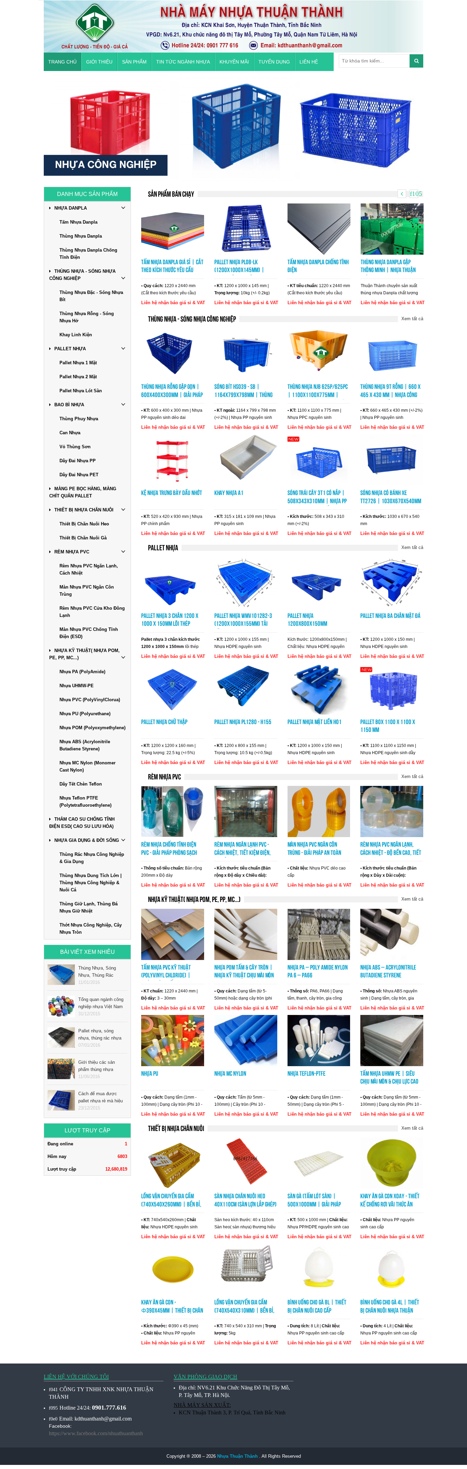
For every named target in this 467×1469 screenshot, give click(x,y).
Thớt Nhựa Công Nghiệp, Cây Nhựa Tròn (90, 928)
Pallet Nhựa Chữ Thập (164, 722)
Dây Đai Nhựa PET (78, 474)
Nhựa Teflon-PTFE (306, 1073)
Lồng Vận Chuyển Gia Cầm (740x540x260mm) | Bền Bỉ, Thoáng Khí (171, 1204)
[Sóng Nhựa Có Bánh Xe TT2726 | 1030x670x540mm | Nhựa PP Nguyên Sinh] (391, 459)
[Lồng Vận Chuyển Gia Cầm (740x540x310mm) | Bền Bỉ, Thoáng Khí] (245, 1269)
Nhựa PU (149, 1073)
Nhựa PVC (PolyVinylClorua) (89, 699)
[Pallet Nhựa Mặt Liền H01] (319, 688)
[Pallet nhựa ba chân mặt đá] (391, 582)
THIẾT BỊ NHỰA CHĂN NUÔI (84, 509)
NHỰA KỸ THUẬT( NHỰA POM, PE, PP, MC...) (84, 654)
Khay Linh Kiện (75, 334)
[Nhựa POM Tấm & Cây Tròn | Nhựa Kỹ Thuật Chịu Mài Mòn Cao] (245, 933)
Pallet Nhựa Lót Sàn (80, 390)
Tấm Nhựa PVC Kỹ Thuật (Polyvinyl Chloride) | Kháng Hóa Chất (166, 975)
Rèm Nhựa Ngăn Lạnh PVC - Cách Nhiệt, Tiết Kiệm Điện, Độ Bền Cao (242, 852)
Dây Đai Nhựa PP (77, 460)
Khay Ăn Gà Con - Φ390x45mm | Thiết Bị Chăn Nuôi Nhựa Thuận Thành (172, 1310)
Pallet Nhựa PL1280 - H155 (242, 722)
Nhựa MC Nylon (230, 1073)
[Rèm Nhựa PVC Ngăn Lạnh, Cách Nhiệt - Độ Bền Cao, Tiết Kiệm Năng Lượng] (391, 811)
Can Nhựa (69, 432)
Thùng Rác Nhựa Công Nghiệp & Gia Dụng (91, 858)
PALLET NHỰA (70, 348)
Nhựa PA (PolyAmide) (82, 671)
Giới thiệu (99, 62)
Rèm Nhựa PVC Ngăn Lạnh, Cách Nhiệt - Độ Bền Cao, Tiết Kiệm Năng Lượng (390, 852)
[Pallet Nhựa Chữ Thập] (172, 688)
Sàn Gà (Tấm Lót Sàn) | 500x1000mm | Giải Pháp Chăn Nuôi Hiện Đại (314, 1204)
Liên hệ (308, 62)
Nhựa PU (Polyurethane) (84, 713)
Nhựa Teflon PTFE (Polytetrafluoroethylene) (85, 801)
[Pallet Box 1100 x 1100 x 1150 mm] (391, 688)
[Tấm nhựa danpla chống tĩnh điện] (319, 228)
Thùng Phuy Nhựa (78, 418)
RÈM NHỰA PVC (71, 551)
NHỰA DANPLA (70, 208)
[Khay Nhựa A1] (245, 459)
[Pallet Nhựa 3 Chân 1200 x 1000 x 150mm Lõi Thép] (172, 582)
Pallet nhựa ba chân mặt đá (390, 615)
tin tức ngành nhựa (183, 62)
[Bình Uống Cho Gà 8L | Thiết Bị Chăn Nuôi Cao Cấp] (319, 1269)
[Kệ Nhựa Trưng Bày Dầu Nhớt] (172, 459)
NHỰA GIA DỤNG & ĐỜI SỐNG (86, 840)
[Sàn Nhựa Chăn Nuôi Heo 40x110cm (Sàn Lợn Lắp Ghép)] (245, 1163)
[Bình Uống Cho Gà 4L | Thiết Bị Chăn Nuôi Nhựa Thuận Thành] (391, 1269)
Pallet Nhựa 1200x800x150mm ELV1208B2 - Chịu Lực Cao (314, 623)
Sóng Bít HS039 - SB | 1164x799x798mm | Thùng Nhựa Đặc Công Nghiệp (243, 394)
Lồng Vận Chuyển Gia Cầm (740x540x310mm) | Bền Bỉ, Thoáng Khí (244, 1310)
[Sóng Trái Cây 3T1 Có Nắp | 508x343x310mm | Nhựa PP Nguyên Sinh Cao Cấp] (319, 459)
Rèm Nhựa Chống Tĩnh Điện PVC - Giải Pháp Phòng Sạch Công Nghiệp (169, 852)
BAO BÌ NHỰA (69, 404)
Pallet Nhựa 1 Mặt (78, 362)
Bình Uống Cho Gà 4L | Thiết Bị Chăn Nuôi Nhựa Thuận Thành (389, 1310)
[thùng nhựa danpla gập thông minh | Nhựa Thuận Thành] (392, 228)
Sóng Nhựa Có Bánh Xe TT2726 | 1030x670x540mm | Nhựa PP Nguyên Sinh (390, 501)
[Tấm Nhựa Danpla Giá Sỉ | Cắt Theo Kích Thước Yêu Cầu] (172, 228)
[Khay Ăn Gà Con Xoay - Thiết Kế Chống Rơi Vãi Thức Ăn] (391, 1163)
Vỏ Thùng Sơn (75, 446)
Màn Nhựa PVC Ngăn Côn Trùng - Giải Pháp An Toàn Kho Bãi (314, 852)
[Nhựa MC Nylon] (245, 1040)
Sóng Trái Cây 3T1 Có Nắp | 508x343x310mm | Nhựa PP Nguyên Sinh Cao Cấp (317, 501)
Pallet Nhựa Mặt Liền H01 (315, 722)
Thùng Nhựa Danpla (80, 236)
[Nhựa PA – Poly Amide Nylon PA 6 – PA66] (319, 933)
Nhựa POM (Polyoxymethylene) (92, 727)
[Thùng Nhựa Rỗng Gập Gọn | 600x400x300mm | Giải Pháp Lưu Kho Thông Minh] (172, 353)
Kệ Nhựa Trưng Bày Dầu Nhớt (171, 493)
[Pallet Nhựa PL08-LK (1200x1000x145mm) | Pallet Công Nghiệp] (245, 228)
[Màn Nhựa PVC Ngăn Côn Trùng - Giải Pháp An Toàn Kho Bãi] (319, 811)
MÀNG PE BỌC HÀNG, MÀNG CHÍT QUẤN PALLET (82, 492)
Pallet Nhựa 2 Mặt (78, 376)
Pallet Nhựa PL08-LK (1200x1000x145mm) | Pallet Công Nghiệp (239, 270)
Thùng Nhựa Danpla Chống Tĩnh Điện (88, 254)
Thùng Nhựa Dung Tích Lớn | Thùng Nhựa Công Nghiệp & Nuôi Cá (90, 882)
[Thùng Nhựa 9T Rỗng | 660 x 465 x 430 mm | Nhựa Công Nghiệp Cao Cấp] (391, 353)
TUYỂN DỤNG (274, 62)
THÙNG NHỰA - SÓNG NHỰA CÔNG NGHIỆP (82, 275)
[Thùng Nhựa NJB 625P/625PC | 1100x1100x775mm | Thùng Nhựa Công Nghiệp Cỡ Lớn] (319, 353)
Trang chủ (62, 62)
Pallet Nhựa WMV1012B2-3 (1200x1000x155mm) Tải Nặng (243, 623)
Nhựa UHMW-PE (76, 685)
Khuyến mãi (234, 62)
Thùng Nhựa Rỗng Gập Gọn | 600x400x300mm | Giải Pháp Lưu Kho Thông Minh (172, 394)
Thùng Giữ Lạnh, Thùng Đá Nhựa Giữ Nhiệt (88, 907)
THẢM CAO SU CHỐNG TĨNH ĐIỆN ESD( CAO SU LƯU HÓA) (82, 823)
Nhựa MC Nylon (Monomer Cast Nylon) (87, 766)
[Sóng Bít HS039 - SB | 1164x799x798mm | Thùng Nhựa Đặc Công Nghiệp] (245, 353)
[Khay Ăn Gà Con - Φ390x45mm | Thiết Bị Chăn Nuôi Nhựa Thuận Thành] (172, 1269)
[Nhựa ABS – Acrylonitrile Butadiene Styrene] (391, 933)
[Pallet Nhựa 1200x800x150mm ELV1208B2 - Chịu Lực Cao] (319, 582)
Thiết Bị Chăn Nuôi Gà (83, 537)
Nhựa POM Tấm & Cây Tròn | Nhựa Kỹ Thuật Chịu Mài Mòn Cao (244, 975)
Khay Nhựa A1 (228, 493)
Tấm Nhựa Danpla (78, 222)
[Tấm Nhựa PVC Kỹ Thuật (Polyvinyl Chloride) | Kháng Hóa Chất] (172, 933)
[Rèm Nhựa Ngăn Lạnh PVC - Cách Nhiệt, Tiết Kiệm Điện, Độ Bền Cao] (245, 811)
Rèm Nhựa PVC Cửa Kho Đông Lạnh (92, 612)
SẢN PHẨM (134, 62)
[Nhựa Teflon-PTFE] (319, 1040)
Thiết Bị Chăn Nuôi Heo (84, 523)
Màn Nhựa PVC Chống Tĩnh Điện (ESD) (88, 633)
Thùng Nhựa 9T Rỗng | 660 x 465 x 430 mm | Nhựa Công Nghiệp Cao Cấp (390, 394)
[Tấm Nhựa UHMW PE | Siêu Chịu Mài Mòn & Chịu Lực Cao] (391, 1040)
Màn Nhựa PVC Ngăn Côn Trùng (86, 590)
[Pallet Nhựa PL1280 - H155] (245, 688)
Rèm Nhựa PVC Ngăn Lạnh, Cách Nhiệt (88, 569)
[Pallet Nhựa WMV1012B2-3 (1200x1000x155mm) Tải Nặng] (245, 582)
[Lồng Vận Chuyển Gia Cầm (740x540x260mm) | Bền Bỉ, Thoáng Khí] (172, 1163)
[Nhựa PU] (172, 1040)
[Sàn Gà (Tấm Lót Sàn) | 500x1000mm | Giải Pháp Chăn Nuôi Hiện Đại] (319, 1163)
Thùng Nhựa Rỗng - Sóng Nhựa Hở (86, 317)
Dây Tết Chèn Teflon (80, 784)
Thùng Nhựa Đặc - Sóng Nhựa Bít (91, 296)
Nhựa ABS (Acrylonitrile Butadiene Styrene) (84, 745)
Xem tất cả (412, 318)
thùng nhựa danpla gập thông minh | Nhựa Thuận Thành (388, 270)
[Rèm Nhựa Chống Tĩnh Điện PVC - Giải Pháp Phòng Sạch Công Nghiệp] (172, 811)
